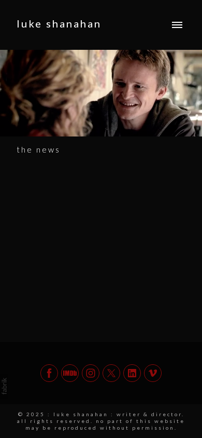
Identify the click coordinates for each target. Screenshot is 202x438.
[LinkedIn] (132, 373)
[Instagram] (90, 373)
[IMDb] (70, 373)
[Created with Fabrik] (4, 386)
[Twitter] (111, 373)
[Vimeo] (153, 373)
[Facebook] (49, 373)
